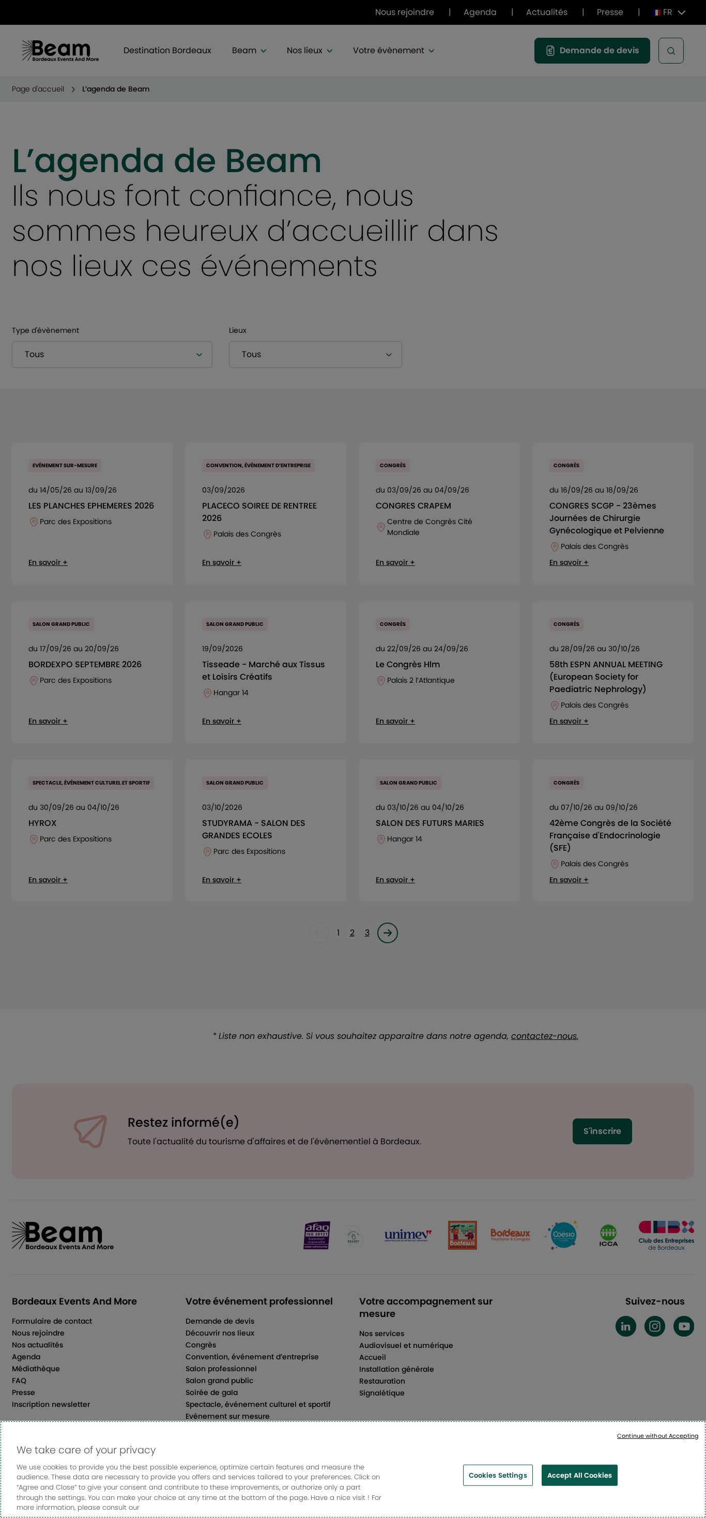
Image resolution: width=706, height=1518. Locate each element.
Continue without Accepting (657, 1436)
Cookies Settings (498, 1475)
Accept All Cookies (579, 1475)
